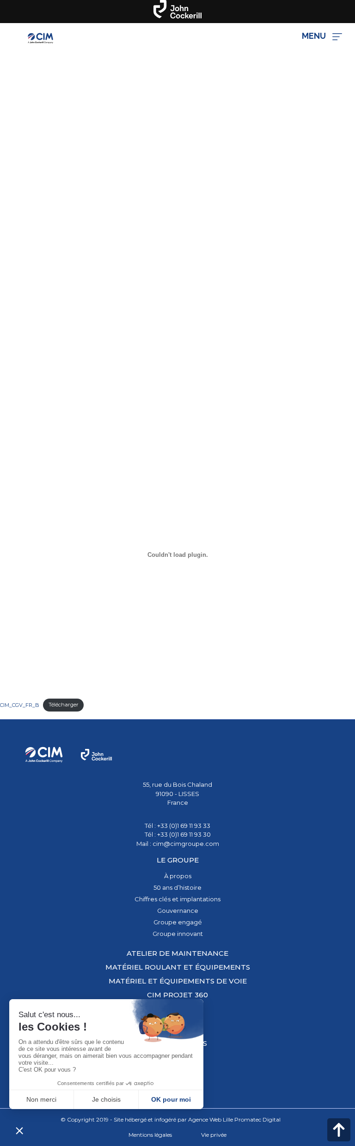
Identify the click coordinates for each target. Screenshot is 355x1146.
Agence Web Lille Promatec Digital (234, 1119)
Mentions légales (150, 1134)
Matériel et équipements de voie (178, 981)
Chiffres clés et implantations (177, 899)
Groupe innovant (178, 933)
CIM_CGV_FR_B (19, 704)
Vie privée (213, 1134)
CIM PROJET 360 (177, 994)
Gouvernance (177, 910)
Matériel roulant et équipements (177, 967)
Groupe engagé (177, 922)
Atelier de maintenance (177, 953)
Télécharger (64, 704)
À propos (177, 876)
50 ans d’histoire (177, 887)
